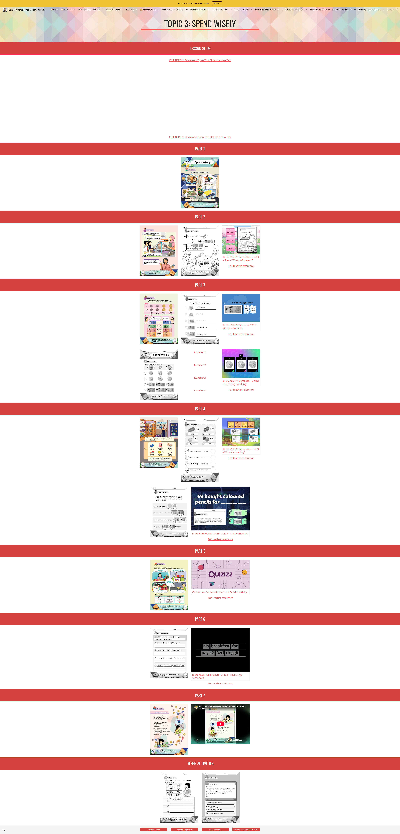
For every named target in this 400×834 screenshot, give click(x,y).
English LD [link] (130, 9)
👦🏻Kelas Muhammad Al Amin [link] (89, 9)
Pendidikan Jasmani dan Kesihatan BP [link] (294, 9)
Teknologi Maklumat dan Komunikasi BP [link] (370, 9)
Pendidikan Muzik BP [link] (318, 9)
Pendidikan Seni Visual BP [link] (342, 9)
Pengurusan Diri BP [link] (241, 9)
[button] (397, 9)
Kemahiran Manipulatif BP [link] (265, 9)
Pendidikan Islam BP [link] (198, 9)
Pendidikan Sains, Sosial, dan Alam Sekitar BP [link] (174, 9)
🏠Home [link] (54, 9)
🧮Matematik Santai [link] (148, 9)
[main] (200, 24)
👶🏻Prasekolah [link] (66, 9)
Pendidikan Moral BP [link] (220, 9)
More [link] (389, 9)
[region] (200, 3)
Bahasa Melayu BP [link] (113, 9)
